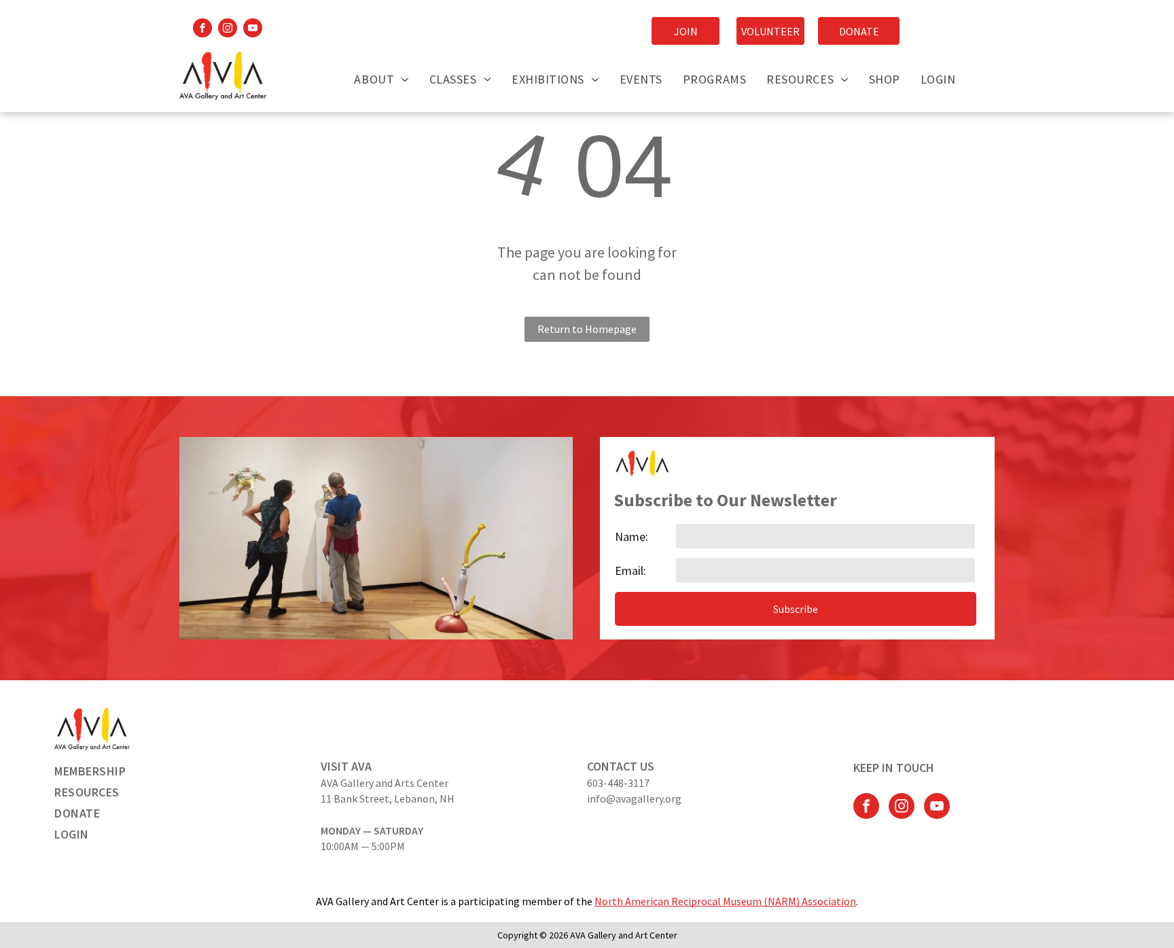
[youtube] (252, 29)
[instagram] (227, 29)
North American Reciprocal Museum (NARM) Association (725, 901)
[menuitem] (381, 79)
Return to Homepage (587, 329)
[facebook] (202, 29)
